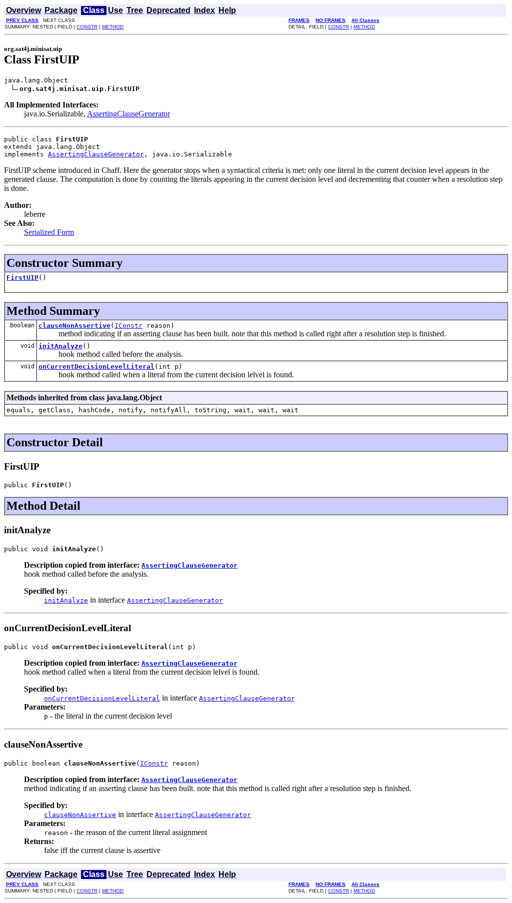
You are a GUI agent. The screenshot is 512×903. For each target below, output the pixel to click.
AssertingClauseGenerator (128, 113)
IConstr (128, 325)
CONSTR (87, 26)
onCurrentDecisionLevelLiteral (96, 366)
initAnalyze (60, 346)
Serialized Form (49, 232)
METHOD (113, 26)
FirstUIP (22, 277)
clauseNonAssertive (74, 325)
